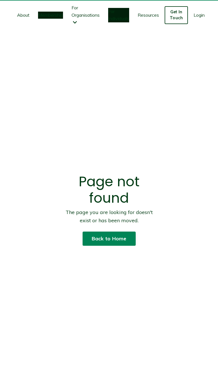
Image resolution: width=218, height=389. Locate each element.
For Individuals (118, 15)
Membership (50, 15)
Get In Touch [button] (176, 15)
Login (199, 15)
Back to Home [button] (109, 238)
